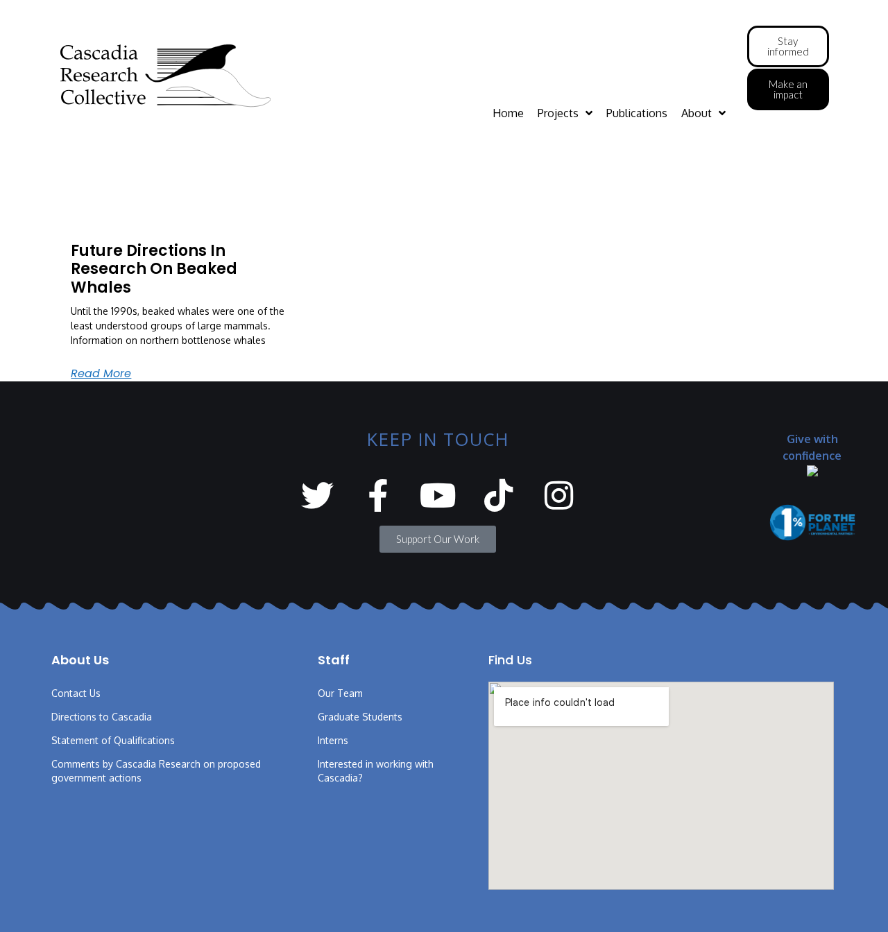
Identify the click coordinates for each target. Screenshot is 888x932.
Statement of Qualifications (113, 740)
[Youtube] (438, 495)
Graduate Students (360, 717)
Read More (101, 373)
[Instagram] (559, 495)
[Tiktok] (498, 495)
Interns (333, 740)
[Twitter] (317, 495)
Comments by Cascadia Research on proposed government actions (156, 771)
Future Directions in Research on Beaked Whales (154, 269)
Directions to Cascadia (101, 717)
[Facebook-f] (377, 495)
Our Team (340, 693)
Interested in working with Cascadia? (376, 771)
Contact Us (76, 693)
